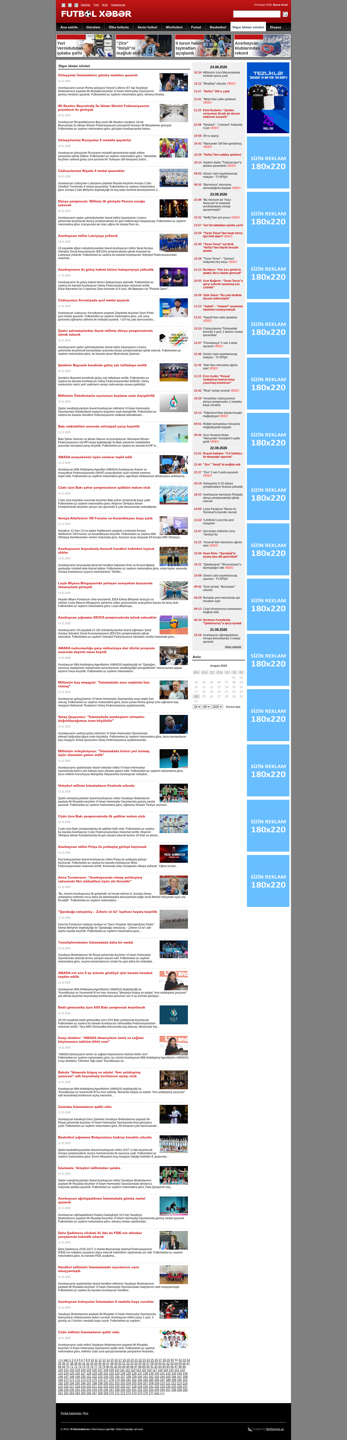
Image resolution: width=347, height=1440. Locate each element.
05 (211, 682)
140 (156, 1373)
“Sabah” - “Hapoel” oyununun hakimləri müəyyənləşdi (223, 308)
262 (66, 1393)
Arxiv (105, 4)
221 (94, 1386)
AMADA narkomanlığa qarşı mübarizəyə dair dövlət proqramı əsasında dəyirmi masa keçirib (106, 650)
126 (77, 1373)
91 (152, 1366)
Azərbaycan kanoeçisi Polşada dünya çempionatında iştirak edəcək (223, 498)
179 (117, 1380)
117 (154, 1370)
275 (139, 1393)
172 (77, 1380)
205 (134, 1383)
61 (164, 1363)
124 (66, 1373)
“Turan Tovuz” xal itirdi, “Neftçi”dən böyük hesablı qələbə (220, 247)
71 (71, 1366)
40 (79, 1363)
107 (100, 1370)
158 (128, 1376)
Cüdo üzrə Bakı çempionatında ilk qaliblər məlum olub (101, 816)
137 (139, 1373)
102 (71, 1370)
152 (94, 1376)
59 (156, 1363)
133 (117, 1373)
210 (162, 1383)
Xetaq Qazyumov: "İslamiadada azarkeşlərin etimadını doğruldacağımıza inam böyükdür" (101, 718)
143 (173, 1373)
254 (151, 1390)
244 (94, 1390)
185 (151, 1380)
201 (111, 1383)
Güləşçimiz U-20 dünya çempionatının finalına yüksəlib (223, 485)
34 (188, 1360)
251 (134, 1390)
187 (162, 1380)
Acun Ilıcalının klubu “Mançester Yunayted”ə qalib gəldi (221, 438)
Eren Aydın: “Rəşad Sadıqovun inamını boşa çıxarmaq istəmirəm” (219, 380)
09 (241, 682)
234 (168, 1386)
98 (180, 1366)
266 (88, 1393)
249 (122, 1390)
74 (83, 1366)
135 (128, 1373)
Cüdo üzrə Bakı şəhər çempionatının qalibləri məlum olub (104, 487)
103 (77, 1370)
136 (134, 1373)
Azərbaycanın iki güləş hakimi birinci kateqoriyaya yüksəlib (106, 269)
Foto (96, 4)
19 (128, 1360)
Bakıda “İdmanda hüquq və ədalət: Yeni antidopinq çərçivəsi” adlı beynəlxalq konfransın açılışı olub (99, 1074)
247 (111, 1390)
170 (66, 1380)
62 (168, 1363)
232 (156, 1386)
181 (128, 1380)
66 (184, 1363)
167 (179, 1376)
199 (100, 1383)
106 (94, 1370)
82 (116, 1366)
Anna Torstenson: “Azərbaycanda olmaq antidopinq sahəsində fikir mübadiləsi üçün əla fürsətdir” (100, 879)
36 (63, 1363)
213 (179, 1383)
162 (151, 1376)
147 (66, 1376)
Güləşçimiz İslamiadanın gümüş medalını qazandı (98, 75)
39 (75, 1363)
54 (136, 1363)
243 (88, 1390)
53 (132, 1363)
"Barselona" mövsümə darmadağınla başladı (217, 186)
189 (173, 1380)
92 (156, 1366)
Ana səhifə (69, 27)
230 (145, 1386)
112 (127, 1370)
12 (100, 1360)
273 (128, 1393)
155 (111, 1376)
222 (100, 1386)
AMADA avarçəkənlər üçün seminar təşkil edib (95, 457)
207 (145, 1383)
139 (151, 1373)
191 (185, 1380)
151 (88, 1376)
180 (122, 1380)
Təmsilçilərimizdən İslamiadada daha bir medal (95, 942)
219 (83, 1386)
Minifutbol (174, 27)
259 (179, 1390)
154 (105, 1376)
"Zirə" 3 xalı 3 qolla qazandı (220, 472)
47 (108, 1363)
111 (122, 1370)
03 (196, 682)
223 (105, 1386)
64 (176, 1363)
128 (88, 1373)
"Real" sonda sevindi (216, 390)
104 (83, 1370)
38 (71, 1363)
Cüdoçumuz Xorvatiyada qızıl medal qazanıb (93, 300)
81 (112, 1366)
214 (184, 1383)
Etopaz (275, 27)
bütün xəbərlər (233, 646)
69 (63, 1366)
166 (173, 1376)
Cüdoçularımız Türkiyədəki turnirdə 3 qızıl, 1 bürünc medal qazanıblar (223, 332)
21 (136, 1360)
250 (128, 1390)
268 (100, 1393)
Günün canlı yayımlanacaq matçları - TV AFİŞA (220, 175)
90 (148, 1366)
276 (145, 1393)
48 (112, 1363)
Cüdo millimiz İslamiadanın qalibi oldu (88, 1332)
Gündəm (93, 27)
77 (95, 1366)
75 (87, 1366)
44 (95, 1363)
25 (152, 1360)
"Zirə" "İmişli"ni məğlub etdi (221, 464)
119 (165, 1370)
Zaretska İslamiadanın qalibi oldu (85, 1107)
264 (77, 1393)
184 (145, 1380)
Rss (85, 1413)
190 (179, 1380)
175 (94, 1380)
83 (120, 1366)
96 (172, 1366)
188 (168, 1380)
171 (71, 1380)
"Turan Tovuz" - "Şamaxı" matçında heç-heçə (219, 260)
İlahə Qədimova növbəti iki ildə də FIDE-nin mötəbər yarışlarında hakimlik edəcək (100, 1235)
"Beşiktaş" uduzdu (214, 83)
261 (60, 1393)
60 (160, 1363)
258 (173, 1390)
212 (173, 1383)
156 (117, 1376)
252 (139, 1390)
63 (172, 1363)
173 (83, 1380)
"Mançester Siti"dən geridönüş (222, 143)
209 (156, 1383)
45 (100, 1363)
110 (117, 1370)
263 (71, 1393)
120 (171, 1370)
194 (71, 1383)
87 (136, 1366)
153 (100, 1376)
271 (117, 1393)
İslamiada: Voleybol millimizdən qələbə (89, 1168)
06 (219, 682)
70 (67, 1366)
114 (138, 1370)
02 (241, 677)
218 (77, 1386)
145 (185, 1373)
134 (122, 1373)
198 (94, 1383)
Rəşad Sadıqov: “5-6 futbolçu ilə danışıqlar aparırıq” (222, 455)
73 (79, 1366)
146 (60, 1376)
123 (60, 1373)
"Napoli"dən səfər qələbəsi (220, 317)
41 (83, 1363)
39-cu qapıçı (211, 135)
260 (185, 1390)
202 (117, 1383)
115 (144, 1370)
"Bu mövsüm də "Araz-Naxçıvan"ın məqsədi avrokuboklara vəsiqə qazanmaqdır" (217, 204)
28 (164, 1360)
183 (139, 1380)
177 (105, 1380)
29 (168, 1360)
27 (160, 1360)
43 (91, 1363)
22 (140, 1360)
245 (100, 1390)
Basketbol (218, 27)
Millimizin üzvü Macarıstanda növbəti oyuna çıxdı (221, 74)
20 (132, 1360)
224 (111, 1386)
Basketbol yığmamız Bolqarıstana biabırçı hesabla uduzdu (105, 1137)
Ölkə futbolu (119, 27)
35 (59, 1363)
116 (149, 1370)
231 (151, 1386)
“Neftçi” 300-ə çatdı (216, 91)
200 (105, 1383)
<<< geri (63, 1360)
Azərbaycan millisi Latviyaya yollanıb (88, 236)
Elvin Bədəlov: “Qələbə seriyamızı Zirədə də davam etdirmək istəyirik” (221, 114)
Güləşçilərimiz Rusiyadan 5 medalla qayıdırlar (94, 140)
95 (168, 1366)
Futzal (196, 27)
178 (111, 1380)
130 (100, 1373)
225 (117, 1386)
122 (182, 1370)
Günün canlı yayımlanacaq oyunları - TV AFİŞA (220, 577)
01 (234, 677)
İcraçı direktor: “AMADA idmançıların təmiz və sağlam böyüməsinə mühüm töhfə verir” (101, 1039)
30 (172, 1360)
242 (83, 1390)
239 (66, 1390)
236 (179, 1386)
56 (144, 1363)
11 (96, 1360)
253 (145, 1390)
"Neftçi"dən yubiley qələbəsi (222, 154)
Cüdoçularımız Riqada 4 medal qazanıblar (91, 171)
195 (77, 1383)
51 (124, 1363)
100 (60, 1370)
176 (100, 1380)
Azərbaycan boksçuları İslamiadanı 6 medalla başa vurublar (106, 1301)
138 (145, 1373)
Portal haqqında (71, 1413)
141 (162, 1373)
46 (104, 1363)
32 (180, 1360)
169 (60, 1380)
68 (59, 1366)
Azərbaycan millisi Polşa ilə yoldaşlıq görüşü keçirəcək (102, 847)
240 (71, 1390)
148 (71, 1376)
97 (176, 1366)
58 (152, 1363)
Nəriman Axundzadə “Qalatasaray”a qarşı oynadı (222, 621)
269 (105, 1393)
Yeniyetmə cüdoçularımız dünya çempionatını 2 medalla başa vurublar (222, 402)
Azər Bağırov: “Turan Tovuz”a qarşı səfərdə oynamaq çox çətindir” (223, 284)
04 (204, 682)
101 (66, 1370)
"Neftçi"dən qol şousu (216, 217)
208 (151, 1383)
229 (139, 1386)
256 (162, 1390)
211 (168, 1383)
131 (105, 1373)
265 (83, 1393)
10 (92, 1360)
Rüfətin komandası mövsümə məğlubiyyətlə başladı (221, 425)
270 (111, 1393)
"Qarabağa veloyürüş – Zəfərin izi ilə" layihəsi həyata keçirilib (107, 912)
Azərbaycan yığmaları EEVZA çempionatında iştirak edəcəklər (107, 617)
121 (176, 1370)
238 (60, 1390)
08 (234, 682)
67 (188, 1363)
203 (122, 1383)
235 (173, 1386)
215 (60, 1386)
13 (104, 1360)
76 (91, 1366)
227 (128, 1386)
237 (185, 1386)
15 (112, 1360)
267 (94, 1393)
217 (71, 1386)
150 (83, 1376)
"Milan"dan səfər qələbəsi (219, 99)
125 (71, 1373)
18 (124, 1360)
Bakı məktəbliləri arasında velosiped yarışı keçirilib (99, 426)
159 (134, 1376)
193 (66, 1383)
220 (88, 1386)
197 (88, 1383)
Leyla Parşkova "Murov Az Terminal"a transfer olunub (220, 510)
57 (148, 1363)
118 (160, 1370)
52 (128, 1363)
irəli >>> (159, 1393)
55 (140, 1363)
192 (60, 1383)
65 (180, 1363)
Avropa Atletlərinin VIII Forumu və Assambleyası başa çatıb (105, 518)
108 (105, 1370)
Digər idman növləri (248, 27)
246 (105, 1390)
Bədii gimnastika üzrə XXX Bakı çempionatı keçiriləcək (101, 1007)
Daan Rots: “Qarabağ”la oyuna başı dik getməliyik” (220, 555)
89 (144, 1366)
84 (124, 1366)
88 (140, 1366)
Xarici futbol (147, 27)
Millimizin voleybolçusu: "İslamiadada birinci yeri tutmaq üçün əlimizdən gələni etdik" (103, 753)
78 (100, 1366)
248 (117, 1390)
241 (77, 1390)
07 (226, 682)
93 (160, 1366)
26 (156, 1360)
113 (133, 1370)
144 (179, 1373)
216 (66, 1386)
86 (132, 1366)
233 (162, 1386)
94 (164, 1366)
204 (128, 1383)
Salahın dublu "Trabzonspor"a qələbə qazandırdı (222, 164)
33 (184, 1360)
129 (94, 1373)
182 (134, 1380)
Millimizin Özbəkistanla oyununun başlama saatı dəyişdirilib (106, 395)
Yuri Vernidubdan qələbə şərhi (223, 225)
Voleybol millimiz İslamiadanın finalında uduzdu (96, 785)
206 (139, 1383)
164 (162, 1376)
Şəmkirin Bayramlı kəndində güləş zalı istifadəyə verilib (102, 365)
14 (108, 1360)
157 (122, 1376)
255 (156, 1390)
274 (134, 1393)
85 (128, 1366)
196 (83, 1383)
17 (120, 1360)
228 (134, 1386)
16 (116, 1360)
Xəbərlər (85, 4)
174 (88, 1380)
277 (151, 1393)
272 (122, 1393)
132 (111, 1373)
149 (77, 1376)
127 (83, 1373)
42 (87, 1363)
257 (168, 1390)
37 (67, 1363)
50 (120, 1363)
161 (145, 1376)
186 (156, 1380)
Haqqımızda (118, 4)
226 (122, 1386)
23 (144, 1360)
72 (75, 1366)
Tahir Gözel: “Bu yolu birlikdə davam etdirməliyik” (222, 297)
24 (148, 1360)
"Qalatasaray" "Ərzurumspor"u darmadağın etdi (222, 566)
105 (88, 1370)
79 (104, 1366)
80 (108, 1366)
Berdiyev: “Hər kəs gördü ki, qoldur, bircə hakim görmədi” (222, 271)
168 (185, 1376)
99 (184, 1366)
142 (168, 1373)
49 (116, 1363)
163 (156, 1376)
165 (168, 1376)
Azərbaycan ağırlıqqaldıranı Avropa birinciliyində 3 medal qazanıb (221, 638)
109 (111, 1370)
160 (139, 1376)
